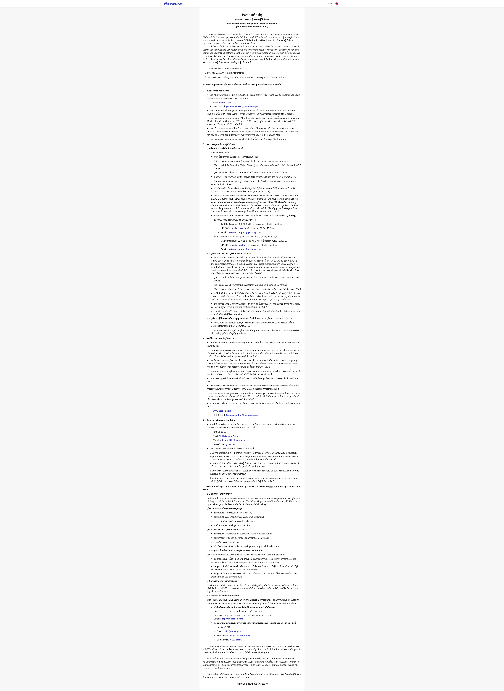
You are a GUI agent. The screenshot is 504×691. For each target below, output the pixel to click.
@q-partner (240, 245)
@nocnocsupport (250, 106)
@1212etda (231, 444)
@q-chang (239, 228)
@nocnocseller (233, 106)
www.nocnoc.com (222, 102)
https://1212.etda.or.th (234, 440)
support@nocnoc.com (231, 619)
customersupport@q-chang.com (244, 232)
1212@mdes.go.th (228, 436)
